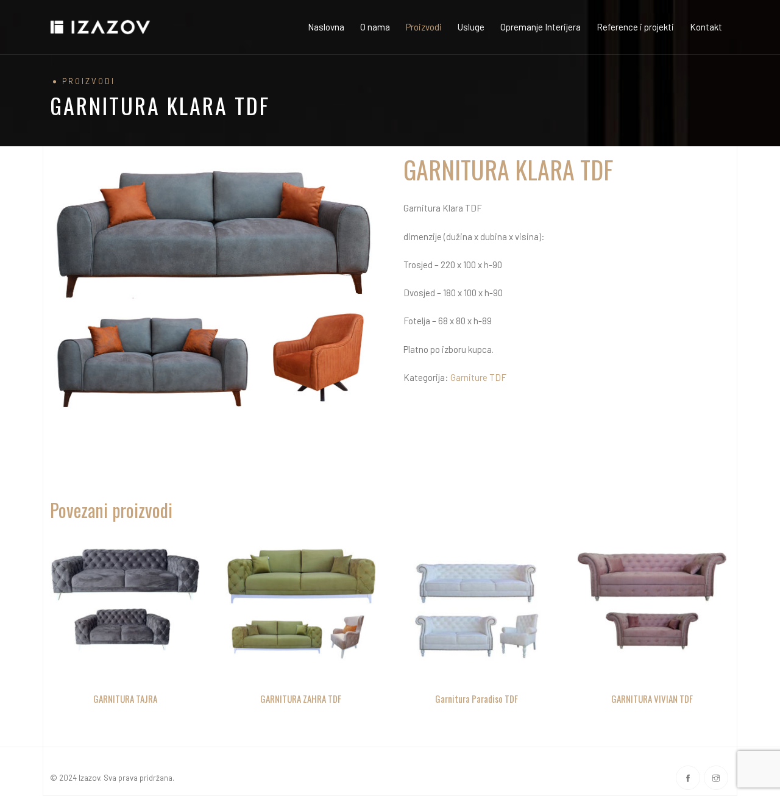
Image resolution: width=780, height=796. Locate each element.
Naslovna (326, 26)
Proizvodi (424, 26)
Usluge (471, 26)
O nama (375, 26)
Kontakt (706, 26)
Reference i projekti (635, 26)
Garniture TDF (478, 377)
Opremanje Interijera (540, 26)
